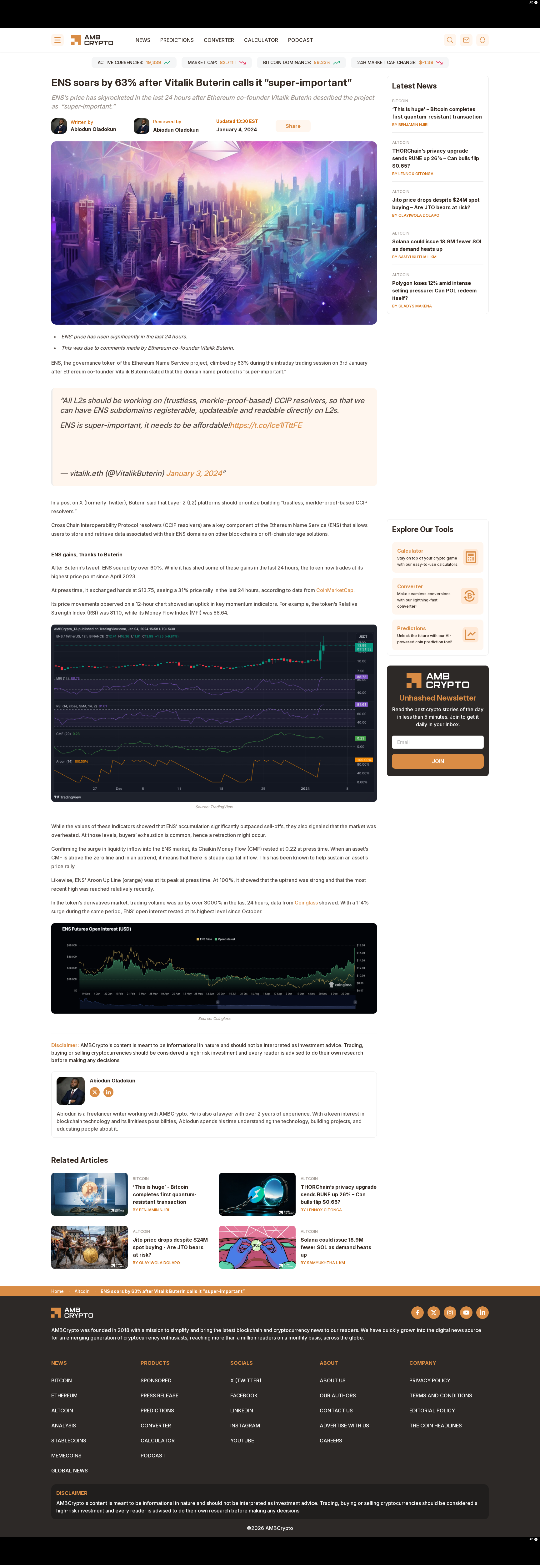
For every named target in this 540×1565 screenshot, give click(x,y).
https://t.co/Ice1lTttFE (266, 425)
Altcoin (309, 1178)
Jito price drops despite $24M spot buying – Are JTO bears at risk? (436, 203)
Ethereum (64, 1395)
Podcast (300, 40)
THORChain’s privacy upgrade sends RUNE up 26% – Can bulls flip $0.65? (339, 1194)
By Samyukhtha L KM (323, 1262)
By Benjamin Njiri (151, 1210)
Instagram (245, 1425)
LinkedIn (241, 1410)
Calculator (261, 40)
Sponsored (156, 1380)
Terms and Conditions (440, 1395)
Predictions (177, 40)
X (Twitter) (245, 1380)
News (143, 40)
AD (531, 2)
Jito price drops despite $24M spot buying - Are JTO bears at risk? (170, 1247)
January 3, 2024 (194, 473)
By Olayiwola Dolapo (156, 1262)
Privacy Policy (429, 1380)
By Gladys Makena (412, 306)
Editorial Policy (432, 1410)
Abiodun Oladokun (93, 129)
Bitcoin (141, 1178)
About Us (333, 1380)
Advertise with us (344, 1425)
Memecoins (66, 1455)
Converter (219, 40)
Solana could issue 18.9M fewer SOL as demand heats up (336, 1247)
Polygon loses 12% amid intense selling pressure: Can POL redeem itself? (434, 290)
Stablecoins (68, 1440)
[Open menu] (57, 40)
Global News (69, 1470)
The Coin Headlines (435, 1425)
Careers (331, 1440)
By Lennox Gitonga (321, 1210)
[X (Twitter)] (95, 1092)
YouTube (242, 1440)
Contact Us (336, 1410)
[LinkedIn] (108, 1092)
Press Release (159, 1395)
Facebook (244, 1395)
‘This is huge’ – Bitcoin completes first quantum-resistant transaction (437, 113)
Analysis (63, 1425)
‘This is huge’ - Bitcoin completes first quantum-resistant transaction (165, 1194)
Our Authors (338, 1395)
